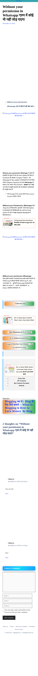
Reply (6, 493)
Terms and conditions (21, 626)
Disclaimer (32, 626)
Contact (12, 626)
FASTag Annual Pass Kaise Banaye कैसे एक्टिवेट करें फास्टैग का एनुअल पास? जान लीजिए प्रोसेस (24, 223)
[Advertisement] (19, 46)
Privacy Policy (19, 629)
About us (5, 626)
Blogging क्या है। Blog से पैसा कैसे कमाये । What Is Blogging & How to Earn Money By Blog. (19, 406)
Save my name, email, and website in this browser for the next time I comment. (17, 611)
